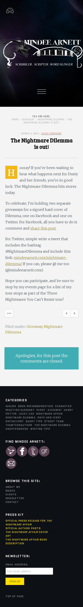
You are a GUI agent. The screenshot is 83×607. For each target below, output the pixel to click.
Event (41, 410)
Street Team (54, 421)
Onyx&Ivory (15, 421)
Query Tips (34, 421)
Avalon (11, 406)
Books (10, 490)
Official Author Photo (23, 528)
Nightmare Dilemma (51, 119)
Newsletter (15, 498)
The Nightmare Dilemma (52, 425)
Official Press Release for (29, 522)
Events (11, 494)
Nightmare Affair (49, 413)
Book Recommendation (35, 406)
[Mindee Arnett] (41, 67)
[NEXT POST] (74, 316)
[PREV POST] (66, 316)
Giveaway (28, 119)
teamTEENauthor (19, 425)
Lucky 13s (26, 413)
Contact (12, 502)
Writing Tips (40, 429)
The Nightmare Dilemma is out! (42, 143)
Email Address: (17, 564)
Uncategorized (17, 429)
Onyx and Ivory (49, 417)
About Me (13, 487)
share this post (43, 228)
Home (15, 119)
